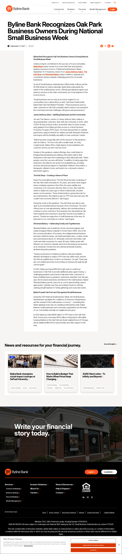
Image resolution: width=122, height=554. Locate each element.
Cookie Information (93, 512)
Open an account (43, 448)
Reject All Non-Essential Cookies (93, 545)
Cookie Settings (109, 512)
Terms (44, 512)
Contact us (21, 448)
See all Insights (110, 344)
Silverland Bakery (52, 74)
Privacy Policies (54, 512)
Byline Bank (38, 66)
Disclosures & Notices (69, 512)
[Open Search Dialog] (114, 2)
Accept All (93, 550)
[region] (61, 545)
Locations (108, 472)
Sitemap (81, 512)
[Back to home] (18, 9)
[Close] (119, 545)
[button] (101, 46)
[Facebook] (92, 497)
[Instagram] (88, 497)
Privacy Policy (28, 546)
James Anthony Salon (74, 72)
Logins (91, 472)
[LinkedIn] (83, 497)
